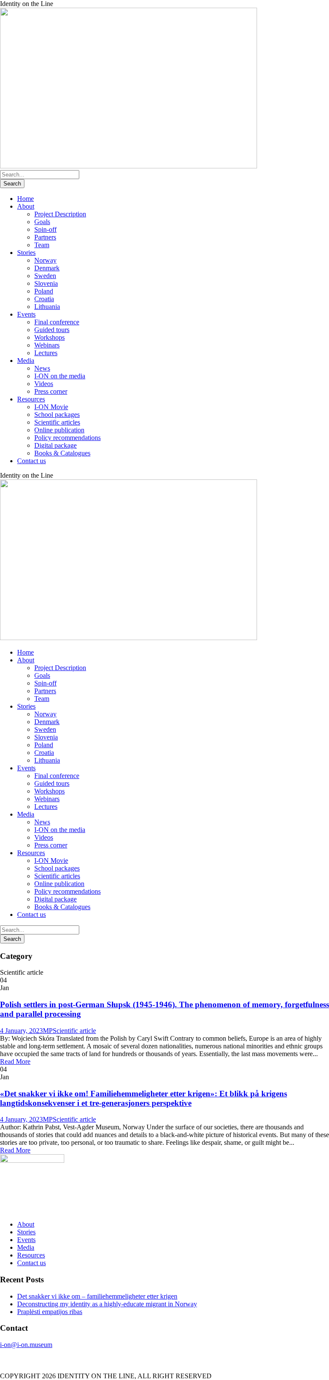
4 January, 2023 (21, 1030)
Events (26, 314)
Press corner (50, 391)
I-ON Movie (51, 406)
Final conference (56, 322)
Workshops (49, 337)
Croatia (44, 298)
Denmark (47, 268)
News (42, 368)
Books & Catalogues (62, 453)
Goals (42, 221)
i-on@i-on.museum (26, 1344)
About (25, 206)
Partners (45, 237)
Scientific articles (57, 422)
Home (25, 198)
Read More (15, 1061)
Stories (26, 252)
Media (25, 360)
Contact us (31, 460)
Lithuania (47, 306)
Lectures (45, 352)
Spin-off (45, 229)
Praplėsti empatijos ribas (49, 1311)
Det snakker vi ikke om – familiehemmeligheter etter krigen (97, 1296)
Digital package (55, 445)
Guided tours (51, 329)
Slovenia (46, 283)
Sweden (45, 275)
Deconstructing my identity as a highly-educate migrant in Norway (107, 1304)
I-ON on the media (59, 376)
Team (41, 244)
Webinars (47, 345)
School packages (57, 414)
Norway (45, 260)
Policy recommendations (67, 437)
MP (48, 1030)
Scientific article (74, 1030)
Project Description (60, 214)
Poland (43, 291)
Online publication (59, 430)
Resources (31, 399)
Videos (43, 383)
